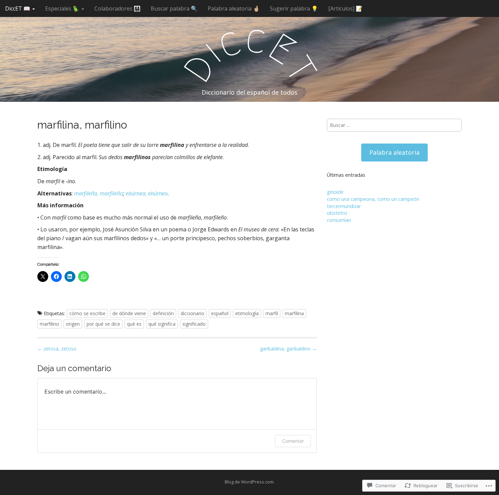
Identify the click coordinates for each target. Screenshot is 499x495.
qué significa (161, 324)
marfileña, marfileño (98, 193)
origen (73, 324)
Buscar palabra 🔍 (174, 8)
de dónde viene (129, 313)
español (219, 313)
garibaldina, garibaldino (288, 348)
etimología (247, 313)
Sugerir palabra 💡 (294, 8)
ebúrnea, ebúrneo (147, 193)
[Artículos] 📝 (345, 8)
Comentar (293, 441)
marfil (271, 313)
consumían (339, 220)
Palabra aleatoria (394, 152)
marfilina (294, 313)
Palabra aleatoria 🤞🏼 (234, 8)
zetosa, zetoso (56, 348)
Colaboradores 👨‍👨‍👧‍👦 (117, 8)
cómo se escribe (87, 313)
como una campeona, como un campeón (373, 199)
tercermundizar (344, 206)
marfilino (49, 324)
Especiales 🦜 (63, 8)
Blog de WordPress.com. (250, 482)
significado (194, 324)
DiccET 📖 (18, 8)
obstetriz (337, 213)
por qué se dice (103, 324)
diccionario (192, 313)
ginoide (335, 192)
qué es (134, 324)
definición (163, 313)
